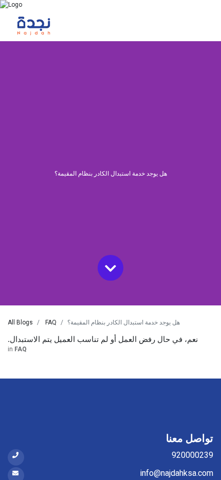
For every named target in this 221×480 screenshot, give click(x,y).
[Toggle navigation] (199, 25)
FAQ (51, 322)
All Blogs (20, 322)
